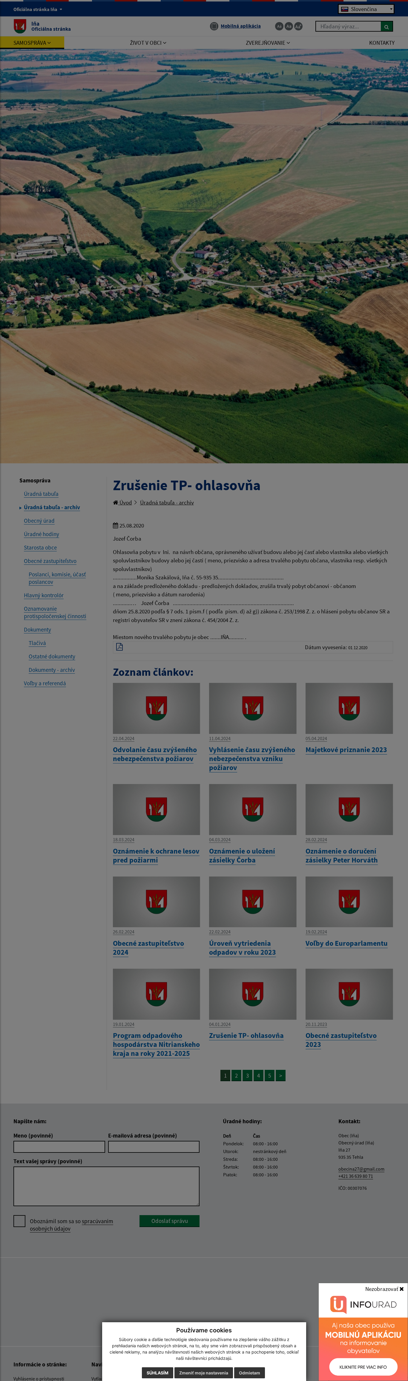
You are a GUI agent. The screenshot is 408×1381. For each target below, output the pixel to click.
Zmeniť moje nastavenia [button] (203, 1372)
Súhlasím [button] (157, 1372)
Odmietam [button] (249, 1372)
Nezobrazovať (382, 1288)
